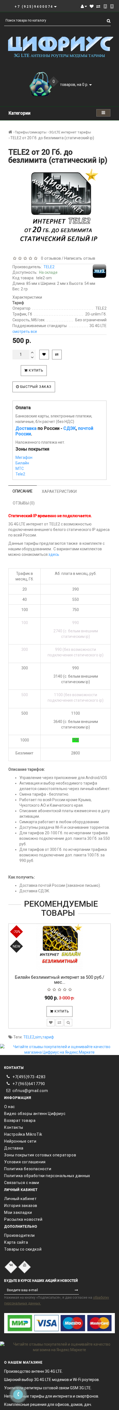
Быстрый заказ (35, 387)
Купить (35, 370)
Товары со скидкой (23, 1249)
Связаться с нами (21, 1182)
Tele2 (20, 474)
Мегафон (23, 457)
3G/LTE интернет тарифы (70, 132)
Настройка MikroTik (23, 1134)
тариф (48, 1037)
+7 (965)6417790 (28, 1084)
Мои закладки (18, 1212)
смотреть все (24, 331)
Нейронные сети (20, 1141)
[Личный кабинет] (84, 6)
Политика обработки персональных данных (47, 1176)
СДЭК (69, 428)
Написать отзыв (79, 258)
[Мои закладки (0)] (92, 6)
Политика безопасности (27, 1169)
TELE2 (49, 267)
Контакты (13, 1127)
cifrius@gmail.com (30, 1090)
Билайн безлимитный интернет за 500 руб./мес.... (59, 980)
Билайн (22, 463)
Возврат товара (19, 1120)
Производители (19, 1235)
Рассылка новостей (23, 1219)
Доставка (26, 428)
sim (38, 1037)
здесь (53, 554)
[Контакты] (105, 6)
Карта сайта (16, 1242)
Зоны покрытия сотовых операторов (40, 1155)
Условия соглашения (25, 1162)
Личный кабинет (20, 1198)
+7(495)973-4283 (29, 1077)
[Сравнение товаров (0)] (98, 6)
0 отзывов (50, 258)
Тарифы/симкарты (30, 132)
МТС (19, 468)
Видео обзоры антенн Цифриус (34, 1113)
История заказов (20, 1205)
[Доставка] (111, 6)
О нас (9, 1106)
